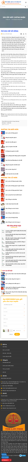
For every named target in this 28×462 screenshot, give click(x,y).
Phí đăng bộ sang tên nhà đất (12, 151)
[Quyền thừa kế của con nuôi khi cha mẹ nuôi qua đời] (3, 253)
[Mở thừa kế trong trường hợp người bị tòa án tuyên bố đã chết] (3, 257)
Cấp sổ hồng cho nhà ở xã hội (12, 208)
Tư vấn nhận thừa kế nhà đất (12, 204)
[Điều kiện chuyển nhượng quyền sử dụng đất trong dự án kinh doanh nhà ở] (3, 238)
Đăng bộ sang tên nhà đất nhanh (13, 164)
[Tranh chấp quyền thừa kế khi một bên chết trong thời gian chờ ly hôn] (3, 250)
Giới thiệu (5, 346)
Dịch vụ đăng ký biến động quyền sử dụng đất (16, 155)
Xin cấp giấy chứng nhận (17, 19)
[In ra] (23, 33)
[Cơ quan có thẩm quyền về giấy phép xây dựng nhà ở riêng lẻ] (3, 231)
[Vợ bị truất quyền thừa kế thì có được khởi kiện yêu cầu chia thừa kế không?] (3, 261)
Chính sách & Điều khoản (8, 365)
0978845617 (5, 460)
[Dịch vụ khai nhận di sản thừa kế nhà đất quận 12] (3, 274)
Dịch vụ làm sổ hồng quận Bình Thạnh (14, 190)
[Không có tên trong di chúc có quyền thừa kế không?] (3, 246)
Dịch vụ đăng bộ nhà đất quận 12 (13, 283)
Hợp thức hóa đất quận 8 (11, 142)
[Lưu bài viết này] (26, 33)
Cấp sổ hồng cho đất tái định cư (12, 213)
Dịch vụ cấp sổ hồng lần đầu (12, 217)
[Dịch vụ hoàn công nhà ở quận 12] (3, 279)
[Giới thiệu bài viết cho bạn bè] (21, 33)
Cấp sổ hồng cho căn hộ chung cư (13, 222)
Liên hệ (4, 372)
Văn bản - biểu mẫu (7, 353)
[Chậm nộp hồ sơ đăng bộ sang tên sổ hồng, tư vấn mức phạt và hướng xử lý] (3, 288)
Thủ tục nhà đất (6, 369)
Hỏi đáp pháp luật (6, 362)
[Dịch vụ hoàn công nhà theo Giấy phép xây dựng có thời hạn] (3, 292)
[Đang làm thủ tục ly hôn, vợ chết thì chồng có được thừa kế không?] (3, 242)
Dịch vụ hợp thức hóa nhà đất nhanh (14, 194)
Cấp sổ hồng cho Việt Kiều (11, 199)
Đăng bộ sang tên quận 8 (11, 137)
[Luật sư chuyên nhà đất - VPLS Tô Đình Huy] (11, 2)
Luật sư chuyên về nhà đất (11, 146)
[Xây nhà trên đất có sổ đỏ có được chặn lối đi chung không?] (3, 264)
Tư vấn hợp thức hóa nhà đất (12, 173)
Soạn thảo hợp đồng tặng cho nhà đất (14, 160)
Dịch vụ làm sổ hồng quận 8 (12, 133)
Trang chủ (8, 19)
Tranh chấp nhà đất (7, 356)
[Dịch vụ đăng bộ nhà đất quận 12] (3, 283)
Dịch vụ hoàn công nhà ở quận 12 (13, 279)
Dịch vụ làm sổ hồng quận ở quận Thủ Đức (15, 185)
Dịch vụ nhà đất (6, 350)
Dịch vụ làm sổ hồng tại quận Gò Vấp (14, 181)
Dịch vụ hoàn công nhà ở (11, 169)
